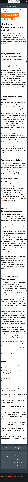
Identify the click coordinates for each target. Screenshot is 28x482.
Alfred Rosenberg (17, 144)
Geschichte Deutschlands (12, 5)
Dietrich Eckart (10, 107)
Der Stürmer (10, 343)
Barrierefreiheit (2, 478)
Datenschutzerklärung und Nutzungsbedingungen (14, 476)
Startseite (4, 5)
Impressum (2, 476)
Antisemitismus (16, 86)
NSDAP (3, 119)
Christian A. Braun (15, 9)
